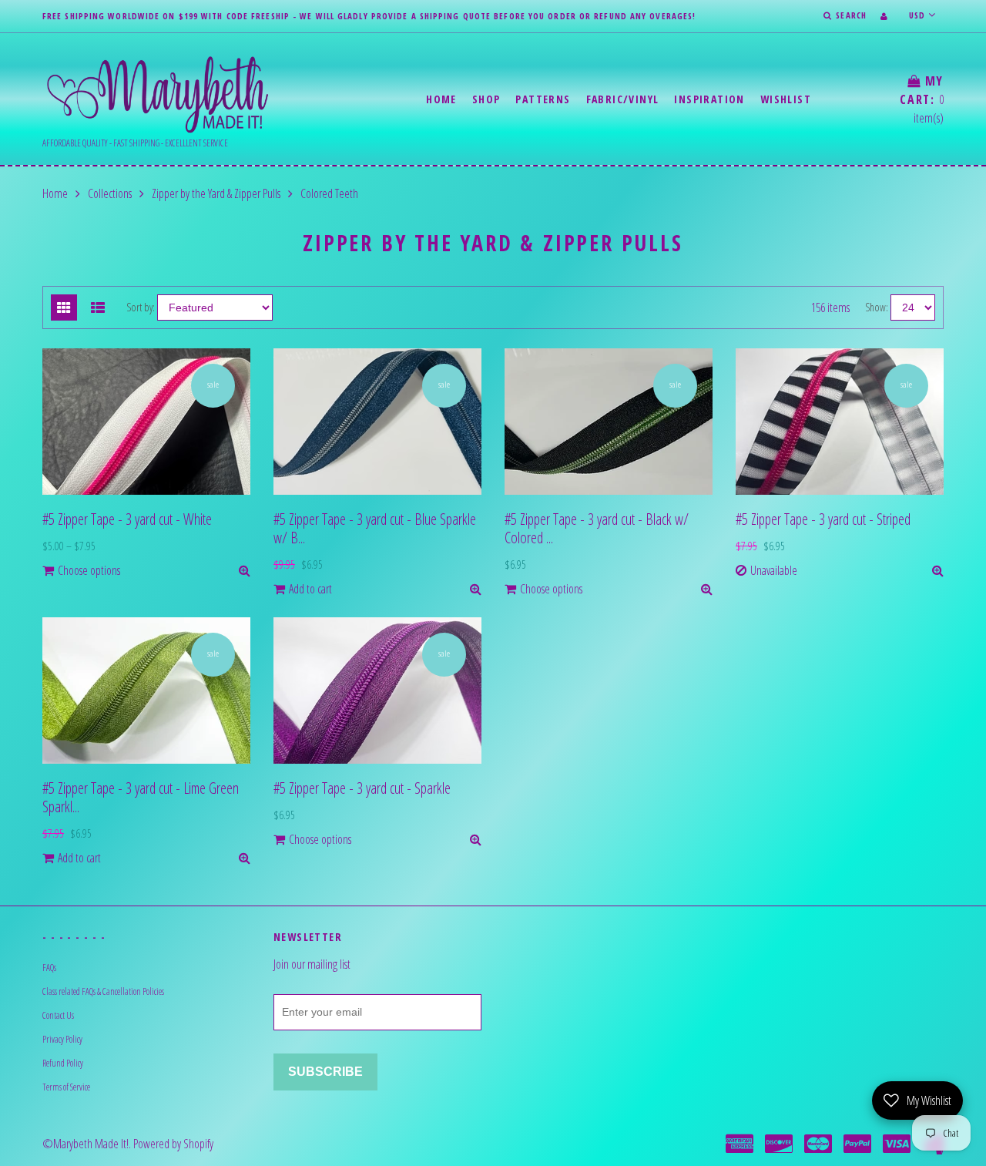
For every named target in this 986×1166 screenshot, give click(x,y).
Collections (110, 193)
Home (441, 99)
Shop (486, 99)
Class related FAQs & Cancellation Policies (103, 991)
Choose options (89, 570)
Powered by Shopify (173, 1143)
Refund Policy (62, 1063)
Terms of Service (66, 1087)
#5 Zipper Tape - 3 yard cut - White (127, 519)
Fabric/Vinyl (622, 99)
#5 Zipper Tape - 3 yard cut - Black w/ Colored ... (597, 528)
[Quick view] (244, 570)
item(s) (922, 99)
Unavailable (773, 570)
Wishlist (785, 99)
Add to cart (310, 589)
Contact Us (58, 1015)
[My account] (883, 16)
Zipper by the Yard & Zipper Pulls (216, 193)
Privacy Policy (62, 1039)
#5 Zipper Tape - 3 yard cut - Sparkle (362, 788)
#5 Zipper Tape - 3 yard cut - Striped (823, 519)
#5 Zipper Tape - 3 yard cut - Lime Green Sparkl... (140, 797)
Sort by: (140, 307)
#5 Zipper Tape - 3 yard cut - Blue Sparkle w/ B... (374, 528)
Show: (876, 307)
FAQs (49, 967)
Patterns (542, 99)
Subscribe (325, 1071)
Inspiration (709, 99)
